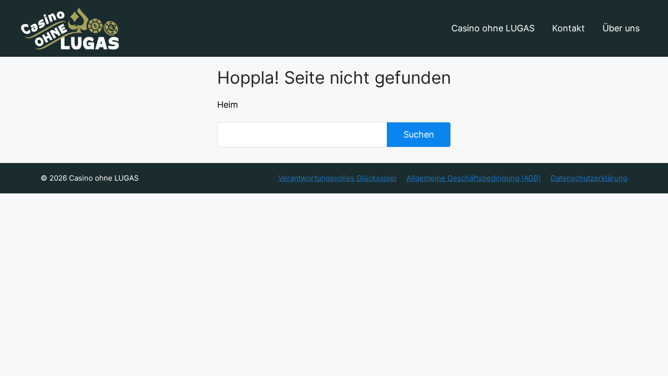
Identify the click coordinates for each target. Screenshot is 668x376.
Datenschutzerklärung (589, 178)
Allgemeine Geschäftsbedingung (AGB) (473, 178)
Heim (227, 104)
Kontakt (568, 28)
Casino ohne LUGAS (492, 28)
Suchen (418, 134)
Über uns (621, 28)
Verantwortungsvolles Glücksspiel (337, 178)
